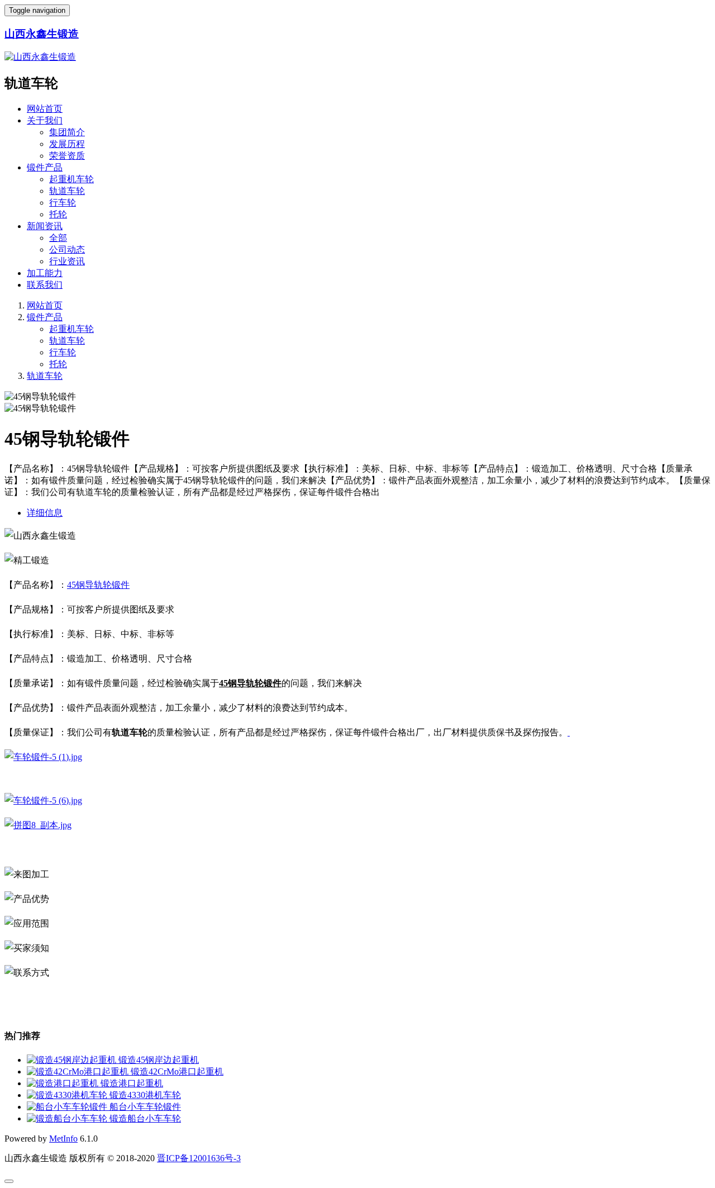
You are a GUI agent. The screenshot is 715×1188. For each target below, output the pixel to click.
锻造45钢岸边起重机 (158, 1060)
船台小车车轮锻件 (145, 1106)
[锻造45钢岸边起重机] (72, 1060)
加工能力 (45, 273)
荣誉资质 (67, 155)
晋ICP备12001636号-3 (199, 1158)
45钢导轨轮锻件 (98, 585)
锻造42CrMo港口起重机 (177, 1071)
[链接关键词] (569, 732)
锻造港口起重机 (132, 1083)
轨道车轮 (67, 191)
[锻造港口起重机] (64, 1083)
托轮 (58, 214)
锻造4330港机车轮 (145, 1095)
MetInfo (63, 1138)
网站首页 (45, 108)
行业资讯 (67, 261)
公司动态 (67, 249)
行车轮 (62, 202)
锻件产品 (45, 167)
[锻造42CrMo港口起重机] (79, 1071)
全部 (58, 238)
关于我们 (45, 120)
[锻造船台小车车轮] (68, 1118)
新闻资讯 (45, 226)
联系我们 (45, 284)
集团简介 (67, 132)
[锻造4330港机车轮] (68, 1095)
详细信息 (45, 512)
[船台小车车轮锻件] (68, 1106)
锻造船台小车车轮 (145, 1118)
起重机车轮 (71, 179)
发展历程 (67, 144)
